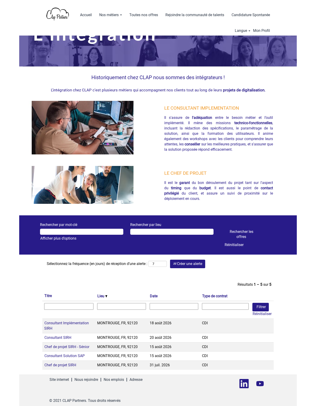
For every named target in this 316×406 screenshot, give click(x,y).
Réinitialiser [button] (234, 245)
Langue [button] (241, 31)
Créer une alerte (189, 264)
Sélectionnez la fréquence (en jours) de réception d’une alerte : (97, 264)
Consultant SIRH (57, 337)
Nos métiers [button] (109, 15)
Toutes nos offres (143, 15)
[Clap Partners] (57, 14)
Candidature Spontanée (251, 15)
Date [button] (154, 296)
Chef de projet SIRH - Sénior (66, 347)
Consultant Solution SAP (64, 356)
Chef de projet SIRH (60, 365)
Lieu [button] (101, 296)
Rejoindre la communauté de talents (194, 15)
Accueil (86, 15)
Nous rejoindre (86, 379)
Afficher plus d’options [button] (58, 238)
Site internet (59, 379)
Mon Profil (261, 31)
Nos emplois (114, 379)
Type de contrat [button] (214, 296)
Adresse (136, 379)
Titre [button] (48, 296)
